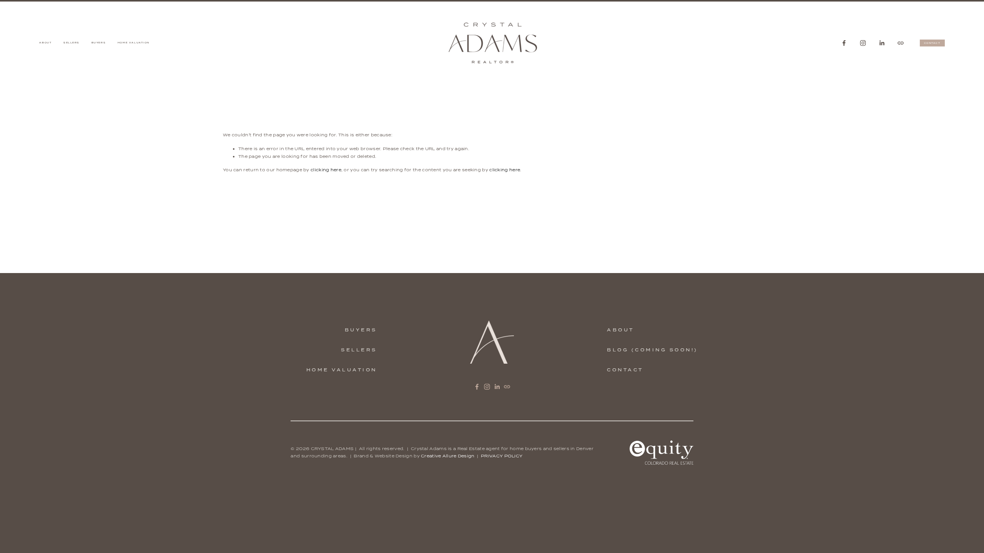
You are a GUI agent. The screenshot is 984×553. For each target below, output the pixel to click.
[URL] (900, 43)
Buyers (98, 42)
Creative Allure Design (448, 456)
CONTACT (932, 43)
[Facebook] (844, 43)
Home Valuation (134, 42)
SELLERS (359, 350)
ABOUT (620, 330)
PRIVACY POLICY (501, 456)
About (45, 42)
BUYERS (361, 330)
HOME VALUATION (341, 370)
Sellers (71, 42)
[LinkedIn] (881, 43)
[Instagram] (862, 43)
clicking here (326, 169)
